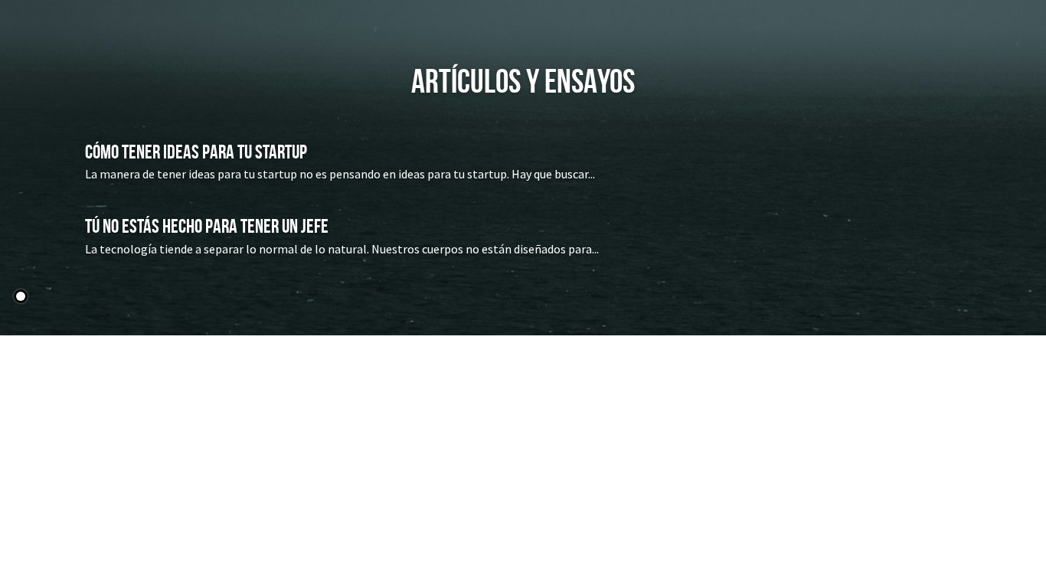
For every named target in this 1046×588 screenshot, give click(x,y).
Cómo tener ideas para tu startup (196, 151)
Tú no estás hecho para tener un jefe (207, 226)
